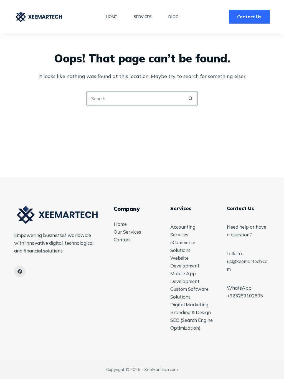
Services (143, 16)
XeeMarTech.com (161, 369)
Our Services (127, 232)
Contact (122, 239)
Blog (173, 16)
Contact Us (249, 16)
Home (111, 16)
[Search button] (190, 98)
